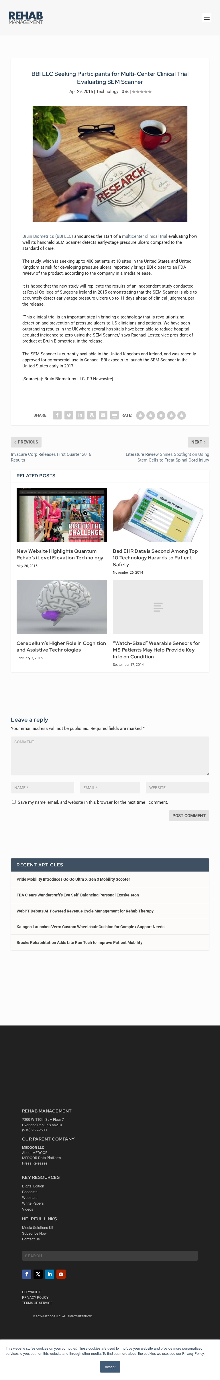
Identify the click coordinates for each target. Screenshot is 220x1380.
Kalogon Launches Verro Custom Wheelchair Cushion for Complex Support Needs (90, 926)
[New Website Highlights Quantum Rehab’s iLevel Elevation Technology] (62, 515)
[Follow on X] (38, 1274)
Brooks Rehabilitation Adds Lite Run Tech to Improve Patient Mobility (79, 942)
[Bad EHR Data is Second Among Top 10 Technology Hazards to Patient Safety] (158, 515)
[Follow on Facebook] (26, 1274)
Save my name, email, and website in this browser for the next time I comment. (93, 802)
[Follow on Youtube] (61, 1274)
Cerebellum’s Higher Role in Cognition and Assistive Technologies (61, 646)
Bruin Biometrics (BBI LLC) (47, 236)
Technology (107, 91)
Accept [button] (110, 1366)
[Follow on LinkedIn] (49, 1274)
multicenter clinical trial (144, 236)
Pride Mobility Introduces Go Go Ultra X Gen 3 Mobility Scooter (73, 879)
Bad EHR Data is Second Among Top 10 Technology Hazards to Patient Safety (155, 558)
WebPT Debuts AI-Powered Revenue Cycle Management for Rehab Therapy (85, 911)
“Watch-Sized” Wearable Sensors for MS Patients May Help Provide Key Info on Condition (156, 650)
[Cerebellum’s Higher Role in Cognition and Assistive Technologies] (62, 607)
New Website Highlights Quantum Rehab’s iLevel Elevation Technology (60, 554)
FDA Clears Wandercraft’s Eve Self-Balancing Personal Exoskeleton (78, 895)
